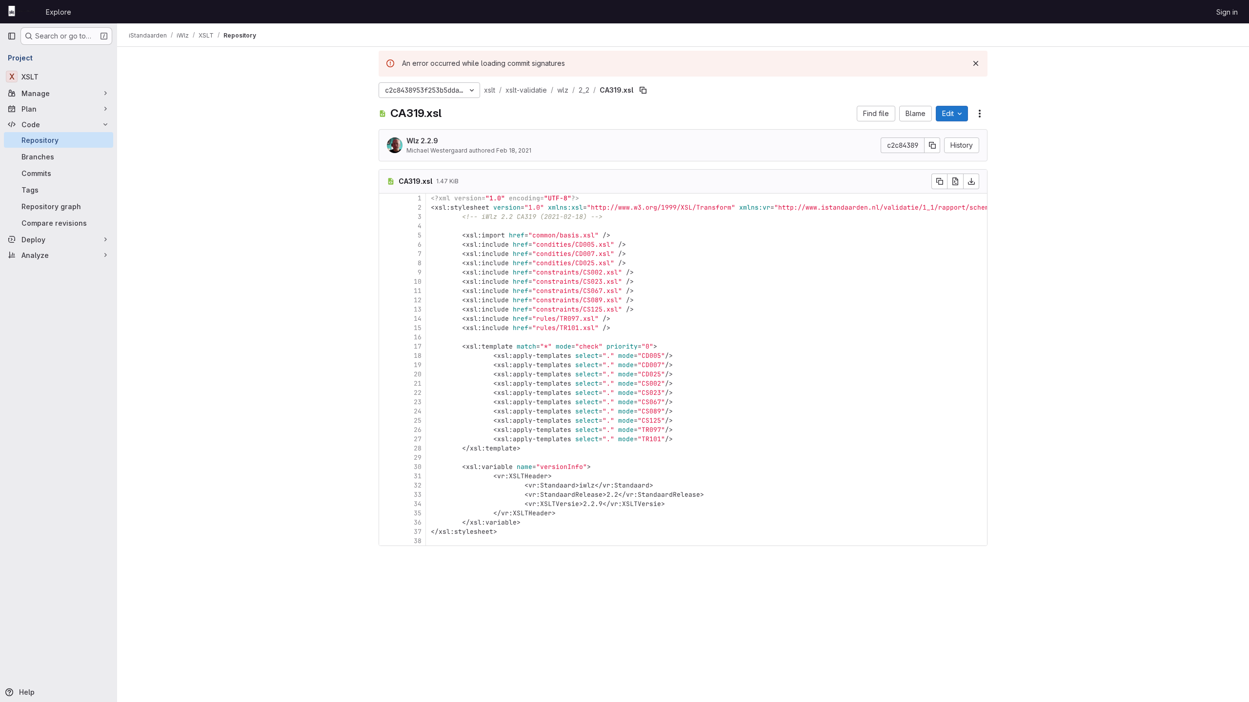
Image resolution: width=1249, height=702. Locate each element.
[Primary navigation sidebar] (12, 36)
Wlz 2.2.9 (422, 140)
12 (418, 300)
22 (418, 393)
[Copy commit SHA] (932, 145)
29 (418, 457)
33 (418, 494)
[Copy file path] (643, 90)
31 (418, 476)
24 (418, 411)
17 (418, 346)
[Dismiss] (976, 63)
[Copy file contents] (939, 181)
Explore (58, 12)
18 (418, 355)
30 (418, 467)
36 (418, 522)
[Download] (971, 181)
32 (418, 485)
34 (418, 504)
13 (418, 309)
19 (418, 365)
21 (418, 383)
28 (418, 448)
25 (418, 420)
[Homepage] (21, 12)
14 (418, 318)
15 (418, 328)
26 (418, 430)
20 (418, 374)
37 (418, 531)
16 (418, 337)
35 (418, 513)
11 (418, 291)
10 (418, 281)
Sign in (1227, 12)
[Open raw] (955, 181)
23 (418, 402)
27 (418, 439)
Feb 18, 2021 (513, 150)
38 (418, 541)
